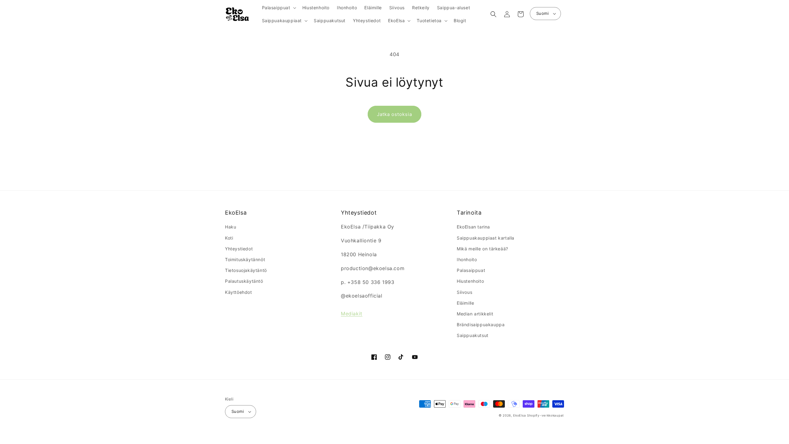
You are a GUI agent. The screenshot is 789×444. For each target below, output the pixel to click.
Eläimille (465, 303)
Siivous (464, 292)
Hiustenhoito (470, 281)
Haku (230, 226)
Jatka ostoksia (394, 114)
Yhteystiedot (239, 248)
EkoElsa (519, 415)
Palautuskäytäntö (244, 281)
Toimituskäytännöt (245, 259)
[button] (278, 7)
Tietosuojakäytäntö (246, 270)
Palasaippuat (471, 270)
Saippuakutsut (473, 335)
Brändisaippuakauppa (481, 324)
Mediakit (351, 313)
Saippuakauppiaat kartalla (485, 237)
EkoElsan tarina (473, 226)
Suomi (542, 13)
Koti (229, 237)
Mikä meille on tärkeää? (482, 248)
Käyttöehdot (238, 292)
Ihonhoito (467, 259)
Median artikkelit (475, 313)
